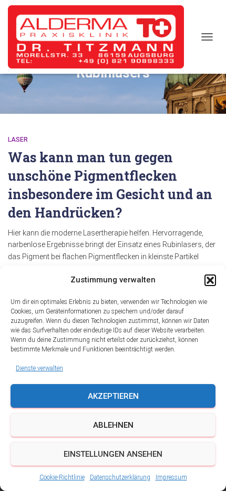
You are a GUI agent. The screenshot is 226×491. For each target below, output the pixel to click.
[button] (210, 280)
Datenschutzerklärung (120, 477)
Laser (18, 139)
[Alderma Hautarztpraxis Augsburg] (100, 36)
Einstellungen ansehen (113, 454)
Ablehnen (113, 425)
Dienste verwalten (39, 368)
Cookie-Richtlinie (62, 477)
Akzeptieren (113, 396)
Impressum (171, 477)
